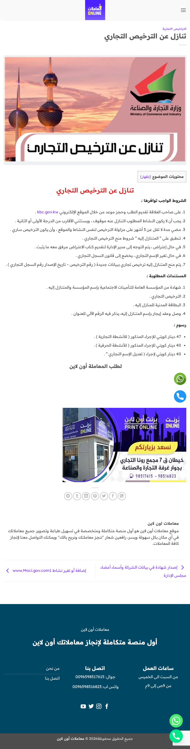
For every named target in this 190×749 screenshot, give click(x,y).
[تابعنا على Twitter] (91, 707)
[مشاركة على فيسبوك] (113, 496)
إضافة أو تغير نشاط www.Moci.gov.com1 (49, 570)
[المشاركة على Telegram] (68, 496)
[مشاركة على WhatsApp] (122, 496)
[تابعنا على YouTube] (83, 707)
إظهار (146, 176)
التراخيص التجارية (174, 28)
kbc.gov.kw (47, 211)
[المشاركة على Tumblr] (77, 496)
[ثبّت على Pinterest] (95, 496)
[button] (183, 10)
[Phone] (176, 736)
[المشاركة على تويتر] (104, 496)
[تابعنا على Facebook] (106, 707)
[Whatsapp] (176, 720)
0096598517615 (89, 676)
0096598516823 (86, 686)
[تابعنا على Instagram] (98, 707)
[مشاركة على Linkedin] (86, 496)
